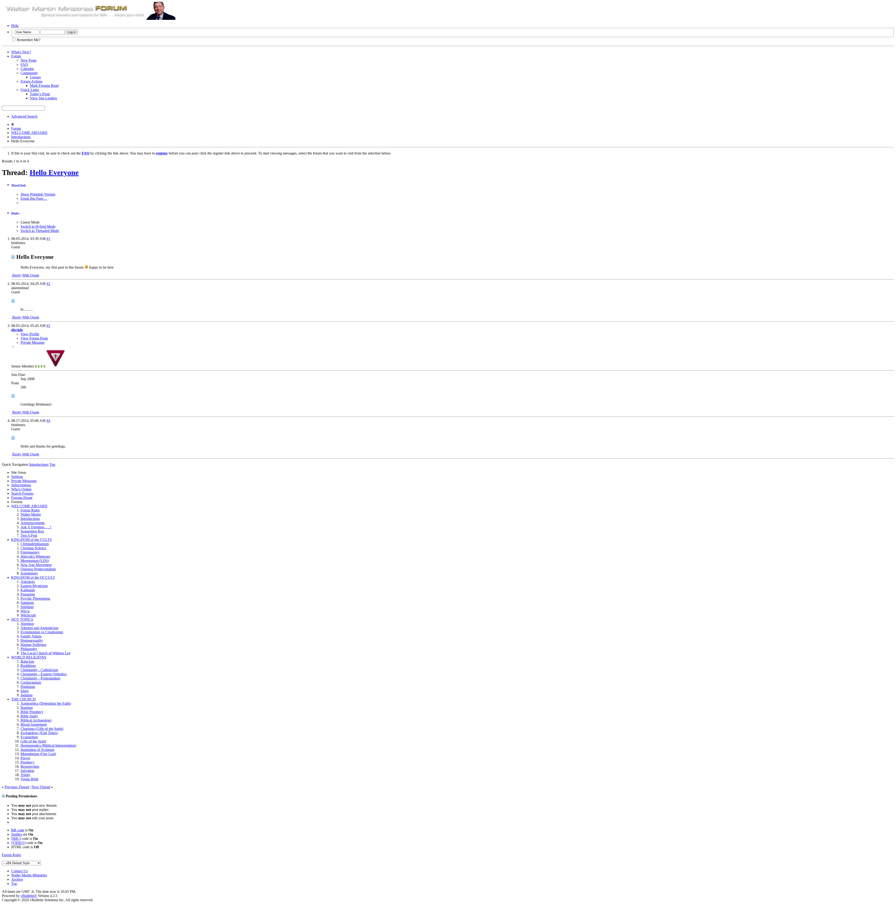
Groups (35, 77)
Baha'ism (27, 661)
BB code (17, 830)
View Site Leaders (43, 98)
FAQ (24, 65)
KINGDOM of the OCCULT (33, 577)
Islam (24, 691)
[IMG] (16, 839)
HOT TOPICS (22, 619)
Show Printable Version (38, 194)
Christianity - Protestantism (40, 678)
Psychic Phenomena (35, 598)
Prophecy (28, 762)
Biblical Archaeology (36, 720)
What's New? (21, 52)
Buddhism (28, 666)
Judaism (26, 695)
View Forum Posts (34, 338)
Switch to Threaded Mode (40, 231)
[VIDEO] (18, 843)
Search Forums (22, 493)
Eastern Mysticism (34, 586)
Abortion (27, 624)
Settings (17, 477)
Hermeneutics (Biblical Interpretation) (48, 745)
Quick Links (30, 90)
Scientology (29, 573)
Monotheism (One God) (38, 754)
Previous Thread (17, 787)
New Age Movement (36, 565)
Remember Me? (28, 40)
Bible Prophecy (32, 712)
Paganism (28, 594)
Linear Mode (30, 222)
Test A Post (29, 535)
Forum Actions (31, 81)
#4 (48, 421)
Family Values (31, 636)
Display (15, 213)
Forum (16, 56)
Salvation (27, 771)
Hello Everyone (54, 172)
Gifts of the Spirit (33, 741)
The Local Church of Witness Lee (45, 653)
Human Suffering (33, 645)
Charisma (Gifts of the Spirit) (42, 729)
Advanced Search (24, 116)
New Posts (28, 60)
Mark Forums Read (44, 86)
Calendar (27, 69)
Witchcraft (28, 615)
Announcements (33, 523)
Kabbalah (28, 590)
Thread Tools (18, 185)
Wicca (25, 611)
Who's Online (21, 489)
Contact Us (19, 871)
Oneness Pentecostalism (38, 569)
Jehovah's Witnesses (35, 556)
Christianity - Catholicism (39, 670)
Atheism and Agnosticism (39, 628)
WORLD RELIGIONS (28, 657)
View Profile (30, 334)
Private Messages (24, 481)
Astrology (28, 582)
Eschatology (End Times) (39, 733)
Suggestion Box (32, 531)
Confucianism (31, 682)
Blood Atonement (34, 724)
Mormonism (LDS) (35, 561)
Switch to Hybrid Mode (38, 226)
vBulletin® (29, 896)
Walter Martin (31, 514)
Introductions (21, 137)
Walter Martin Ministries (29, 875)
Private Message (33, 342)
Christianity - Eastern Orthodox (44, 674)
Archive (17, 879)
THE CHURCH (23, 699)
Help (14, 26)
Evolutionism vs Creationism (42, 632)
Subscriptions (21, 485)
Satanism (27, 603)
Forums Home (21, 498)
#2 (48, 284)
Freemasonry (30, 552)
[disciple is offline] (55, 366)
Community (29, 73)
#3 (48, 326)
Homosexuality (32, 640)
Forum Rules (30, 510)
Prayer (25, 758)
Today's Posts (40, 94)
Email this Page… (34, 198)
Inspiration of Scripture (37, 750)
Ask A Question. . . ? (36, 527)
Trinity (25, 775)
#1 (48, 239)
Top (52, 464)
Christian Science (33, 548)
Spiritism (27, 607)
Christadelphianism (35, 544)
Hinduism (28, 687)
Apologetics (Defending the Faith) (46, 703)
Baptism (27, 708)
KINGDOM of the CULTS (31, 540)
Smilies (16, 834)
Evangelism (29, 737)
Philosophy (29, 649)
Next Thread (41, 787)
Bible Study (29, 716)
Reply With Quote (25, 275)
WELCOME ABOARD (29, 133)
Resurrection (30, 766)
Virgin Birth (29, 779)
